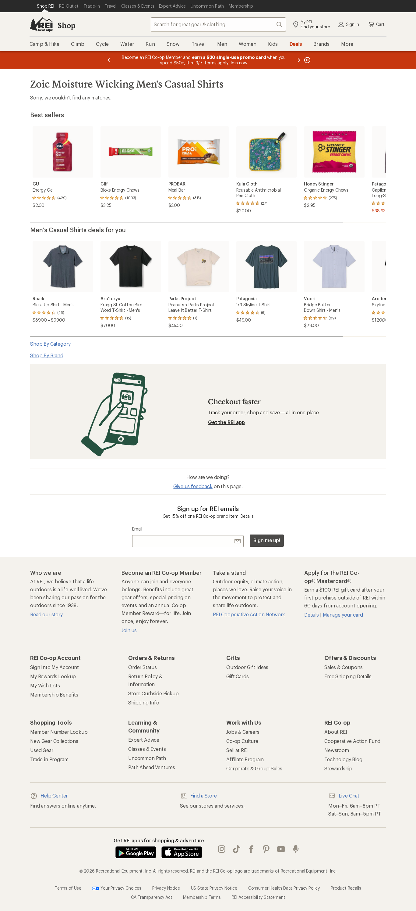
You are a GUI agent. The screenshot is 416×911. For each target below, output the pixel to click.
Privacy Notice (166, 887)
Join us (129, 630)
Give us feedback (192, 486)
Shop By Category (50, 344)
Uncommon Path (147, 758)
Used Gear (41, 750)
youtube (281, 849)
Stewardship (338, 768)
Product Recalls (346, 887)
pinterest (266, 849)
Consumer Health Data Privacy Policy (284, 887)
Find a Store (203, 795)
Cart (380, 24)
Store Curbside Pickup (153, 693)
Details (247, 516)
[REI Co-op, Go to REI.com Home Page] (41, 24)
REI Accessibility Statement (258, 897)
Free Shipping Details (348, 676)
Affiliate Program (245, 759)
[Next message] (298, 60)
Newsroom (336, 750)
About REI (335, 732)
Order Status (142, 667)
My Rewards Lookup (53, 676)
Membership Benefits (54, 694)
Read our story (46, 614)
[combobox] (218, 24)
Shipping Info (143, 702)
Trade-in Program (49, 759)
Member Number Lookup (59, 732)
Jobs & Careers (242, 732)
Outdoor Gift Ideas (247, 667)
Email (137, 528)
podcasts (296, 849)
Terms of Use (68, 887)
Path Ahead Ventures (151, 767)
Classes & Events (147, 749)
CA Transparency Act (151, 897)
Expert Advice (143, 740)
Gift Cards (237, 676)
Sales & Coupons (343, 667)
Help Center (54, 795)
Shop (66, 25)
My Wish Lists (45, 685)
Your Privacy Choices (120, 887)
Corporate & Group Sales (254, 768)
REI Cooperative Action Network (249, 614)
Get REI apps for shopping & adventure (159, 840)
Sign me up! (266, 540)
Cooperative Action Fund (352, 741)
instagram (222, 849)
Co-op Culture (242, 741)
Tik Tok (237, 849)
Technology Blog (343, 759)
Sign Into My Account (54, 667)
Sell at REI (237, 750)
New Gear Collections (54, 741)
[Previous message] (108, 60)
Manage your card (343, 615)
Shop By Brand (46, 355)
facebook (251, 849)
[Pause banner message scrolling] (306, 60)
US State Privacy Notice (214, 887)
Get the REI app (226, 422)
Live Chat (349, 795)
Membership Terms (201, 897)
